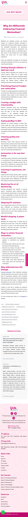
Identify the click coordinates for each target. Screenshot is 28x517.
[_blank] (3, 512)
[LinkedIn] (13, 418)
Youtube (3, 298)
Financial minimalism (6, 272)
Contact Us (3, 470)
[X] (13, 415)
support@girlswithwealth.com (8, 443)
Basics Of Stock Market (6, 484)
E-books (3, 468)
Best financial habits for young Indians (12, 304)
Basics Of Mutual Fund (6, 482)
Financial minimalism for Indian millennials (9, 309)
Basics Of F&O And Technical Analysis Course (12, 487)
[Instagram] (15, 413)
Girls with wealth (7, 514)
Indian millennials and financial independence (10, 317)
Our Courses (4, 463)
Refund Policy (4, 504)
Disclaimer (3, 497)
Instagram (23, 296)
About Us (3, 458)
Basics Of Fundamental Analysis (9, 478)
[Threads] (13, 420)
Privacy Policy (4, 501)
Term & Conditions (5, 506)
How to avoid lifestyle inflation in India (8, 314)
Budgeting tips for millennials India (8, 306)
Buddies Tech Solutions (17, 515)
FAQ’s (2, 499)
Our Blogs (3, 461)
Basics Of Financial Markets (8, 480)
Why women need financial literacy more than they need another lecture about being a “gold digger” (13, 340)
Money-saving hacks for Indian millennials (9, 319)
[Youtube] (13, 422)
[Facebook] (12, 413)
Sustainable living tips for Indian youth (8, 324)
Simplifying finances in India (7, 322)
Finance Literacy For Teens (7, 489)
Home (2, 456)
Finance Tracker (5, 465)
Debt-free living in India (21, 306)
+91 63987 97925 (16, 428)
